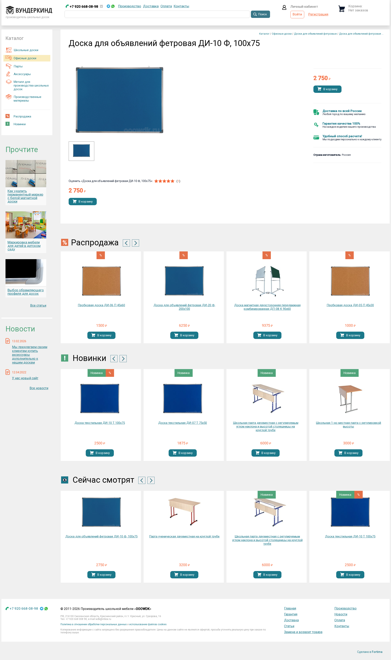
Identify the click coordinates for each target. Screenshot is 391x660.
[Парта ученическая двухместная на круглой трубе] (184, 512)
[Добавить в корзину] (319, 89)
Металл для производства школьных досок (31, 85)
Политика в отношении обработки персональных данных (93, 624)
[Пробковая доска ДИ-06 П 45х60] (101, 281)
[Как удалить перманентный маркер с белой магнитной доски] (25, 173)
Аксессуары (22, 74)
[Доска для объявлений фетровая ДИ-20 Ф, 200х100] (184, 281)
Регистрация (318, 14)
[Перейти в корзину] (341, 11)
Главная (290, 608)
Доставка (151, 6)
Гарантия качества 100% (341, 123)
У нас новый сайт (25, 378)
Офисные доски (25, 58)
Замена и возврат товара (303, 632)
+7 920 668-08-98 (83, 6)
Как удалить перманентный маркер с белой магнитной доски (25, 196)
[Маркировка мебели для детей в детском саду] (25, 224)
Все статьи (38, 305)
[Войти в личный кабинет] (284, 9)
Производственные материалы (27, 98)
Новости (340, 614)
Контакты (181, 6)
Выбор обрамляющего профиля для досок (26, 292)
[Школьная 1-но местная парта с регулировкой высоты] (348, 399)
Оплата (166, 6)
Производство (129, 6)
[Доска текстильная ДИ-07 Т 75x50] (182, 399)
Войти (297, 14)
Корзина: (355, 6)
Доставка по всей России (342, 111)
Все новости (39, 388)
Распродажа (22, 116)
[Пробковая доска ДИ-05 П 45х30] (350, 281)
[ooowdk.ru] (29, 13)
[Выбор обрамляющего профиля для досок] (25, 272)
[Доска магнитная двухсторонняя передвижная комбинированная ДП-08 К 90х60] (267, 281)
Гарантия (290, 614)
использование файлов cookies (148, 624)
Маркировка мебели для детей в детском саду (24, 245)
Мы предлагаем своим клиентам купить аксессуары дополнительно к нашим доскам (29, 354)
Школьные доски (26, 50)
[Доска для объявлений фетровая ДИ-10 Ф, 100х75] (81, 157)
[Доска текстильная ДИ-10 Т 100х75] (99, 399)
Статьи (289, 626)
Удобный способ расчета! (342, 136)
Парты (18, 66)
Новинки (20, 124)
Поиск (262, 14)
